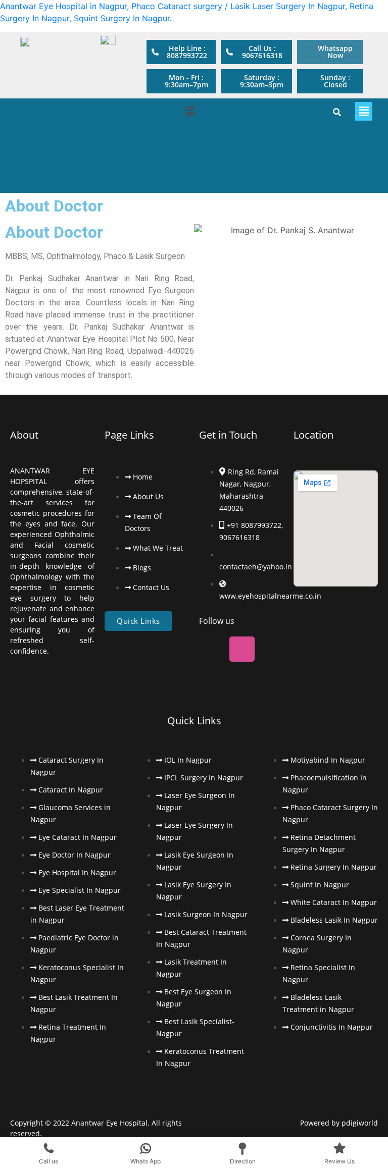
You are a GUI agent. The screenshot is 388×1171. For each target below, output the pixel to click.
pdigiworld (360, 1123)
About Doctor (54, 232)
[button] (181, 81)
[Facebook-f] (22, 117)
